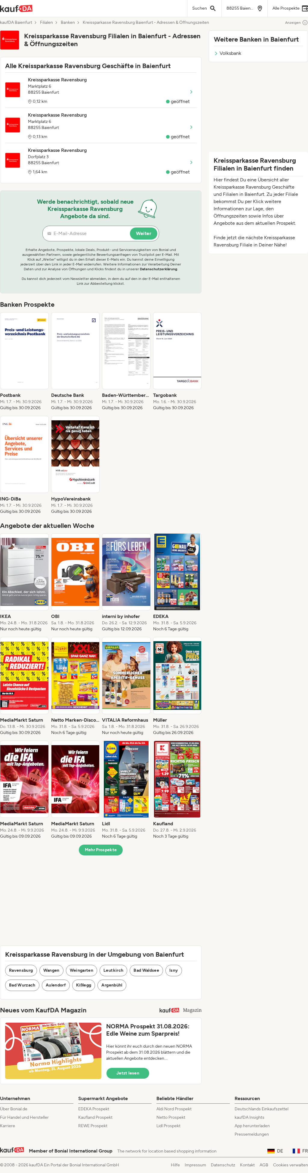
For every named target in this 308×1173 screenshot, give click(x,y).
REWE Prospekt (92, 1125)
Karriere (7, 1125)
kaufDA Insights (249, 1117)
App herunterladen (252, 1125)
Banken (68, 22)
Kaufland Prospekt (95, 1117)
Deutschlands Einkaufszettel (261, 1109)
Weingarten (82, 970)
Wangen (51, 970)
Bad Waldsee (146, 970)
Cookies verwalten (290, 1165)
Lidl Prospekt (168, 1125)
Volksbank (230, 53)
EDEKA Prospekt (93, 1109)
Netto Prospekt (170, 1117)
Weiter (143, 233)
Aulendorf (56, 985)
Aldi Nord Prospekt (174, 1109)
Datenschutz (223, 1165)
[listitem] (24, 361)
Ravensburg (21, 970)
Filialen (46, 22)
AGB (264, 1165)
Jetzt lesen (127, 1073)
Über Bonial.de (13, 1109)
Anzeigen (293, 22)
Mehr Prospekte (101, 849)
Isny (173, 970)
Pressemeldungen (252, 1134)
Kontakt (247, 1165)
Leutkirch (113, 970)
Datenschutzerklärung (158, 269)
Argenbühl (111, 985)
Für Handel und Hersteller (24, 1117)
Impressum (195, 1165)
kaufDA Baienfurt (16, 22)
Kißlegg (83, 985)
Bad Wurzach (22, 985)
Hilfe (175, 1165)
